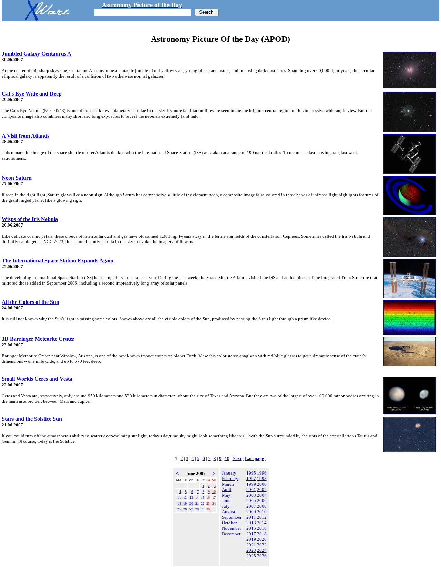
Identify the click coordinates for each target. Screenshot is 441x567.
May (226, 495)
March (228, 484)
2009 (251, 511)
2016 (262, 528)
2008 (262, 506)
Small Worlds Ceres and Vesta (37, 379)
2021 (251, 544)
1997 (251, 478)
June (226, 500)
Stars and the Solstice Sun (32, 419)
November (231, 528)
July (226, 506)
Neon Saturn (17, 178)
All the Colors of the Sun (30, 302)
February (230, 478)
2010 (262, 511)
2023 (251, 550)
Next (237, 458)
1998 (262, 478)
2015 (251, 528)
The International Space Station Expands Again (57, 260)
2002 (262, 489)
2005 (251, 500)
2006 (262, 500)
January (229, 473)
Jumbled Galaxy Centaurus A (36, 54)
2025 (251, 555)
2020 (262, 539)
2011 (251, 517)
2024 (262, 550)
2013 (251, 522)
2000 (262, 484)
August (228, 511)
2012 (262, 517)
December (231, 533)
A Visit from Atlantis (25, 136)
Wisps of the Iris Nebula (30, 219)
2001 (251, 489)
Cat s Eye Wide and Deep (32, 94)
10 (227, 458)
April (227, 489)
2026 (262, 555)
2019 (251, 539)
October (229, 522)
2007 (251, 506)
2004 (262, 495)
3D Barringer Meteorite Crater (38, 339)
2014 (262, 522)
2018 (262, 533)
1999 (251, 484)
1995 (251, 473)
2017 (251, 533)
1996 (262, 473)
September (232, 517)
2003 (251, 495)
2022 (262, 544)
